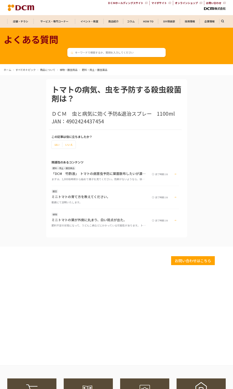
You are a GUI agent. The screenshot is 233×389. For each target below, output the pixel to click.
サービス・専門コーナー (54, 21)
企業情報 (209, 21)
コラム (131, 21)
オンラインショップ (186, 3)
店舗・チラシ (20, 21)
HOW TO (148, 21)
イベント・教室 (89, 21)
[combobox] (116, 52)
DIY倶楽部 (169, 21)
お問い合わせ (213, 3)
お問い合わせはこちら (193, 260)
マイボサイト (159, 3)
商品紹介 (113, 21)
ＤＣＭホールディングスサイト (125, 3)
